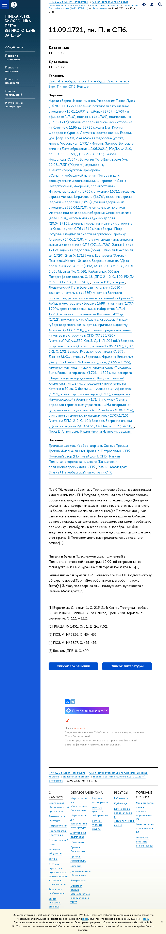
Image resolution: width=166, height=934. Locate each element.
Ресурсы (121, 792)
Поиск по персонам (11, 69)
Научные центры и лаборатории (100, 811)
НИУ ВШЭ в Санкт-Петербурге (67, 772)
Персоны (56, 95)
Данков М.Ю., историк (66, 356)
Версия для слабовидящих (57, 891)
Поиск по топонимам (12, 57)
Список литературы (127, 666)
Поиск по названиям (12, 81)
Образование (81, 792)
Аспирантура (77, 880)
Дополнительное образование (80, 873)
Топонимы (57, 75)
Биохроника (56, 780)
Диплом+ (76, 866)
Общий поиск (14, 47)
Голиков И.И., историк (108, 282)
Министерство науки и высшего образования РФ (145, 811)
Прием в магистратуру (78, 858)
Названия (56, 440)
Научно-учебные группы (97, 825)
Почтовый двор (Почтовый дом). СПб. (78, 456)
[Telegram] (72, 701)
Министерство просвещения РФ (145, 828)
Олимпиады (77, 842)
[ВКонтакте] (67, 701)
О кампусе (56, 795)
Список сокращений (13, 92)
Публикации (121, 803)
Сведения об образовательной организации (59, 807)
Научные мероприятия (100, 800)
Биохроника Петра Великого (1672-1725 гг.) (119, 776)
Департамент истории (76, 776)
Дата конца (58, 61)
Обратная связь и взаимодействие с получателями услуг (80, 893)
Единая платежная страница (55, 902)
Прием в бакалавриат (77, 849)
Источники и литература (14, 104)
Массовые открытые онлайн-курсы (144, 841)
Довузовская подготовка (78, 834)
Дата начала (59, 47)
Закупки (53, 858)
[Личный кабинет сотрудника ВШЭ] (152, 4)
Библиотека (121, 798)
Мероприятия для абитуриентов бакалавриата (78, 804)
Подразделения (58, 825)
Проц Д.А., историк (64, 431)
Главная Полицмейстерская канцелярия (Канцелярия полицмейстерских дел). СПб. (84, 461)
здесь (85, 918)
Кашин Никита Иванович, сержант (106, 431)
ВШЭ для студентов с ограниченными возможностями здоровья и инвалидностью (58, 874)
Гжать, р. (83, 86)
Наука (97, 792)
